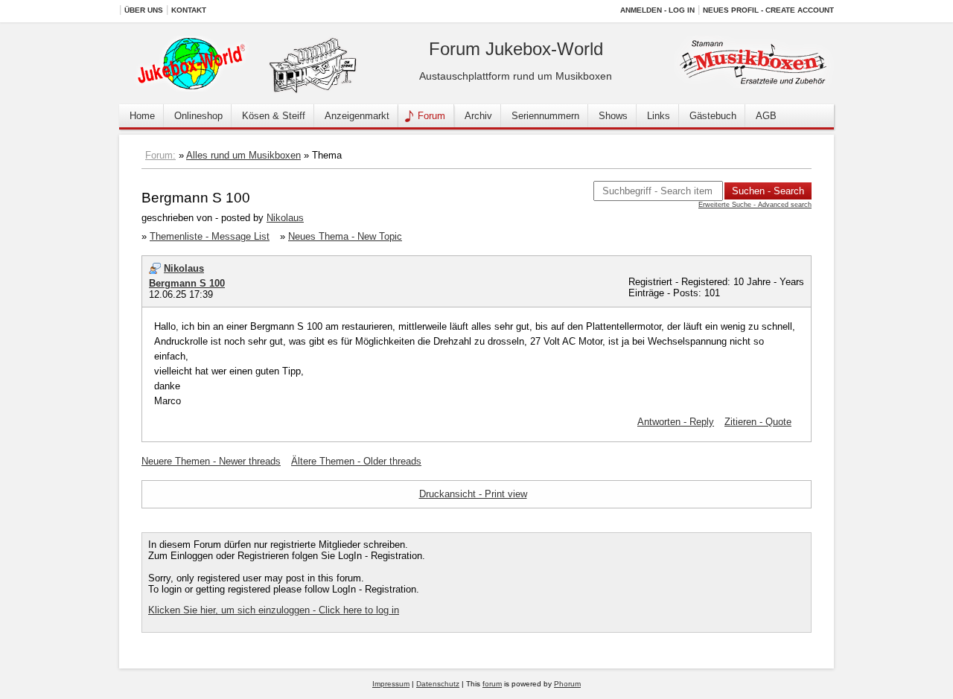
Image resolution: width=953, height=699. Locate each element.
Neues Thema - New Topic (345, 236)
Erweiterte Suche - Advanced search (755, 204)
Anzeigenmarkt (357, 115)
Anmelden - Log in (657, 10)
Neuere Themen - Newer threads (211, 461)
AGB (766, 115)
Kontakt (188, 10)
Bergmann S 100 (187, 283)
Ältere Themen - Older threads (356, 461)
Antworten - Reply (675, 421)
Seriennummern (545, 115)
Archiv (478, 115)
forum (492, 684)
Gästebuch (712, 115)
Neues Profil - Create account (768, 10)
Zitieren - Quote (757, 421)
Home (142, 115)
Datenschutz (437, 684)
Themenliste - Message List (210, 236)
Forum (431, 115)
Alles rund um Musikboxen (243, 155)
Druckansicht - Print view (473, 493)
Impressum (390, 684)
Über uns (143, 10)
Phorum (567, 684)
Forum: (160, 155)
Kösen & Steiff (273, 115)
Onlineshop (198, 115)
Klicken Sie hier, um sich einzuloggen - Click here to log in (273, 610)
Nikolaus (285, 217)
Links (658, 115)
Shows (613, 115)
